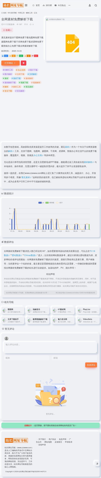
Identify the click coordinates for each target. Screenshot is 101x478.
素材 (67, 146)
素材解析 (88, 162)
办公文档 (37, 155)
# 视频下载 (23, 82)
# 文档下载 (19, 74)
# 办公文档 (20, 70)
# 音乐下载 (7, 90)
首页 (4, 13)
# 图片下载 (33, 70)
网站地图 (48, 442)
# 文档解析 (32, 74)
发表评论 (91, 364)
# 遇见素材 (28, 86)
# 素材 (5, 78)
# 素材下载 (16, 78)
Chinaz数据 (29, 255)
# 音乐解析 (19, 90)
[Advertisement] (50, 117)
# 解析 (5, 86)
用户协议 (52, 439)
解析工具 (29, 13)
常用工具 (21, 13)
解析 (10, 151)
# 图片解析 (7, 74)
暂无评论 (9, 328)
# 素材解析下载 (9, 82)
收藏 (8, 29)
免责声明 (62, 439)
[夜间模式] (97, 463)
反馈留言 (58, 442)
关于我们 (42, 439)
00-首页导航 (12, 13)
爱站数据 (16, 255)
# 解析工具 (16, 86)
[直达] (23, 310)
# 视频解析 (35, 82)
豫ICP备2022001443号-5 (37, 471)
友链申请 (42, 444)
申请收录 (68, 442)
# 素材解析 (28, 78)
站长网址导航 (23, 471)
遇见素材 (25, 177)
